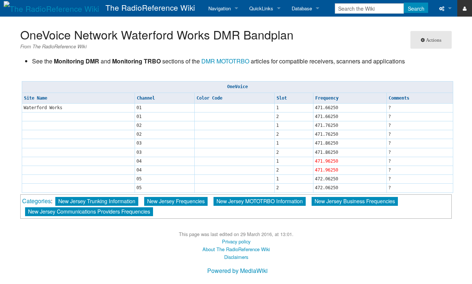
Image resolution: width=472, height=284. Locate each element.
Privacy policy (236, 241)
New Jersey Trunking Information (96, 201)
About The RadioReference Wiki (236, 249)
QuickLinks (261, 8)
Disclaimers (236, 256)
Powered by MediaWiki (237, 270)
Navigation (219, 8)
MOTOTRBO (232, 61)
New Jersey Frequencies (176, 201)
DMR (208, 61)
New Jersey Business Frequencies (355, 201)
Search (416, 8)
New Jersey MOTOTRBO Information (259, 201)
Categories (36, 201)
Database (302, 8)
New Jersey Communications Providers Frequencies (89, 211)
